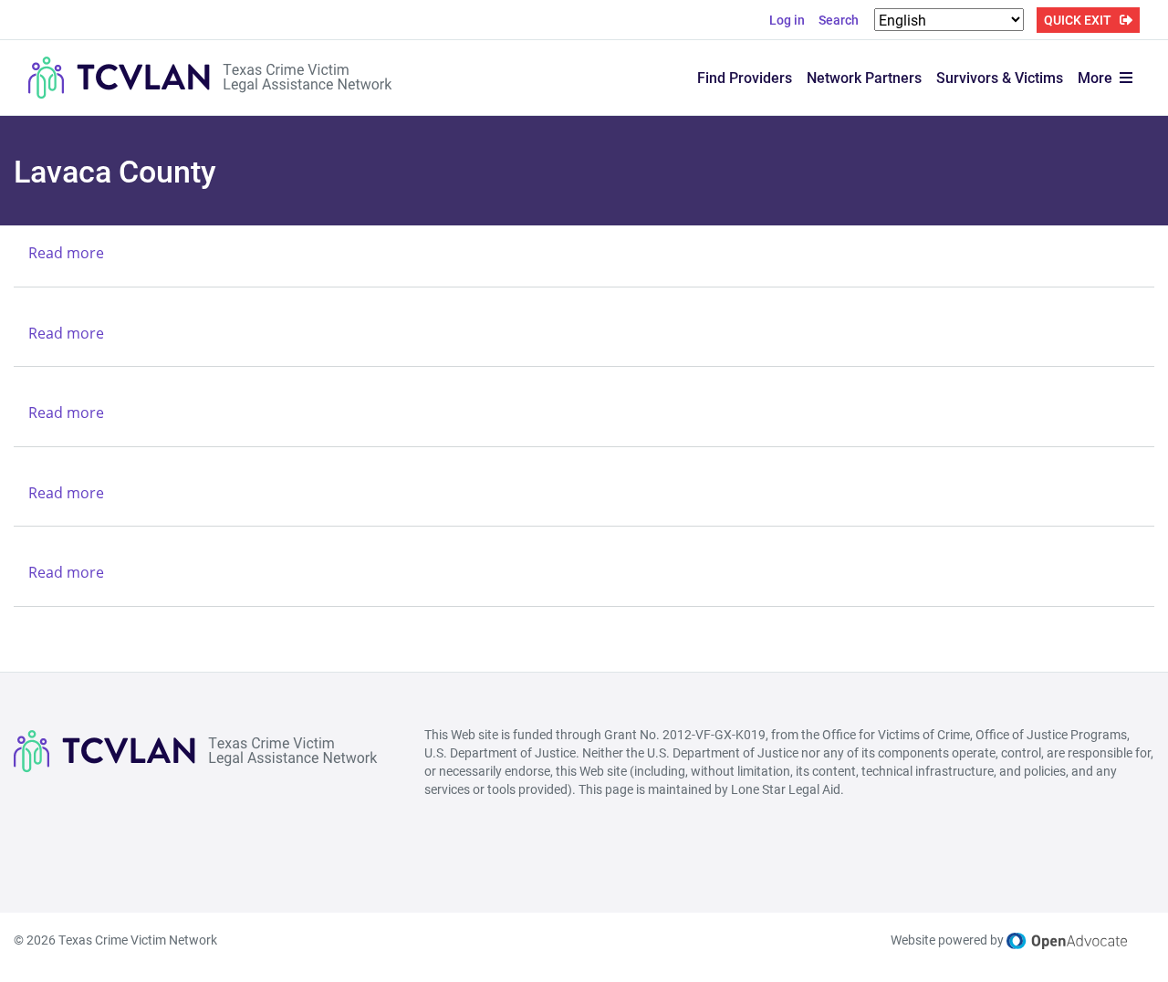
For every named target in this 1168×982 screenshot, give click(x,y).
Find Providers (744, 77)
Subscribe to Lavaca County (21, 641)
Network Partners (864, 77)
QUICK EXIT (1077, 19)
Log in (787, 19)
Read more (66, 253)
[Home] (210, 77)
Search (839, 19)
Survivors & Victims (999, 77)
